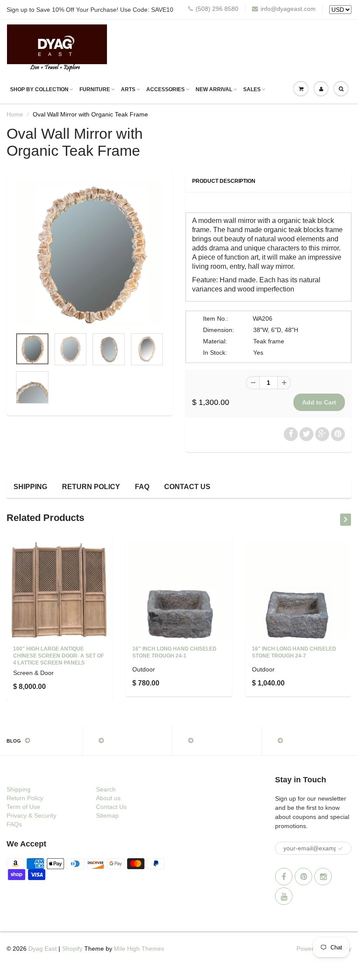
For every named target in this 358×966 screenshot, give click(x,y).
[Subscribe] (340, 849)
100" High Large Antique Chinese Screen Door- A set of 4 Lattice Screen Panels (58, 656)
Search (106, 789)
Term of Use (23, 806)
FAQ (142, 486)
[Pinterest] (303, 876)
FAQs (14, 824)
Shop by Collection (39, 89)
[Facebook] (284, 876)
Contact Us (187, 486)
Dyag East (42, 948)
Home (15, 114)
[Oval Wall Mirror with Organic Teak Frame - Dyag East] (89, 253)
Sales (252, 89)
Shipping (30, 486)
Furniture (94, 89)
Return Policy (91, 486)
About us (108, 798)
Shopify (72, 948)
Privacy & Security (31, 815)
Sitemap (107, 815)
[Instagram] (323, 876)
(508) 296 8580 (217, 8)
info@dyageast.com (288, 8)
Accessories (165, 89)
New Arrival (214, 89)
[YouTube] (284, 896)
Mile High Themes (139, 948)
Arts (128, 89)
